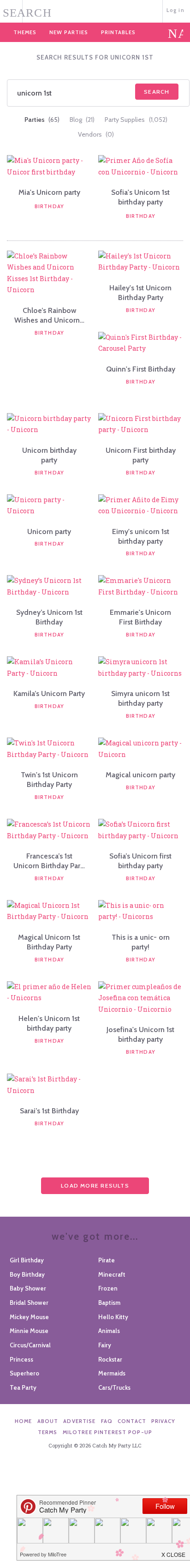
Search (156, 91)
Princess (21, 1359)
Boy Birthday (27, 1274)
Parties (41, 119)
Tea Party (23, 1387)
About (48, 1421)
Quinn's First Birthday (140, 369)
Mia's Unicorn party (49, 192)
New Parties (68, 32)
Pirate (106, 1260)
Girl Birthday (27, 1260)
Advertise (79, 1421)
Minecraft (111, 1274)
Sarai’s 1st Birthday (49, 1110)
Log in (175, 10)
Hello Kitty (113, 1317)
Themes (24, 32)
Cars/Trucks (114, 1387)
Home (23, 1421)
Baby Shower (28, 1288)
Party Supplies (136, 119)
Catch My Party (94, 10)
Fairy (104, 1345)
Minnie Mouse (29, 1330)
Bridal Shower (29, 1302)
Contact (132, 1421)
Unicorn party (49, 531)
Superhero (24, 1373)
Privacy (163, 1421)
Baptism (109, 1302)
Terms (48, 1432)
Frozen (108, 1288)
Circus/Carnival (30, 1345)
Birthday (49, 206)
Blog (82, 119)
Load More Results (95, 1185)
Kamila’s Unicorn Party (49, 693)
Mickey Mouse (29, 1317)
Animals (109, 1330)
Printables (118, 32)
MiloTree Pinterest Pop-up (107, 1432)
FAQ (107, 1421)
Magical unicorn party (140, 774)
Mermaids (111, 1373)
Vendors (96, 134)
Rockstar (110, 1359)
